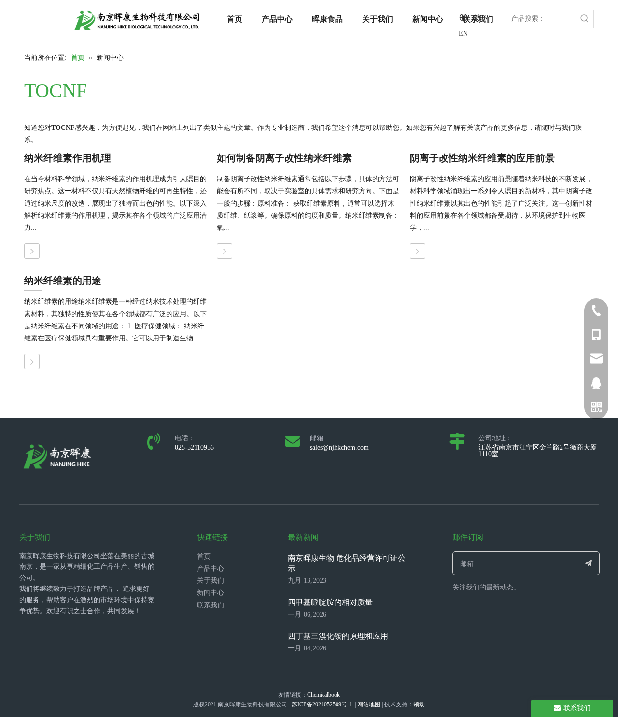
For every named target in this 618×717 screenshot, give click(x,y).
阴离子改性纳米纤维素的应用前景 (482, 158)
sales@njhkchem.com (339, 447)
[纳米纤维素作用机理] (32, 251)
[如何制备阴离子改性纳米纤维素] (224, 251)
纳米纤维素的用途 (62, 280)
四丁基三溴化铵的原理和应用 (338, 636)
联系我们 (210, 605)
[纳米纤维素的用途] (32, 361)
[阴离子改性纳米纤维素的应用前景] (417, 251)
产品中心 (210, 568)
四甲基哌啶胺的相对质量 (330, 602)
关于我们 (210, 580)
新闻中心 (210, 592)
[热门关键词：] (584, 19)
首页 (204, 556)
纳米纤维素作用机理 (67, 158)
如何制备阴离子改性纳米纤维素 (284, 158)
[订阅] (588, 563)
